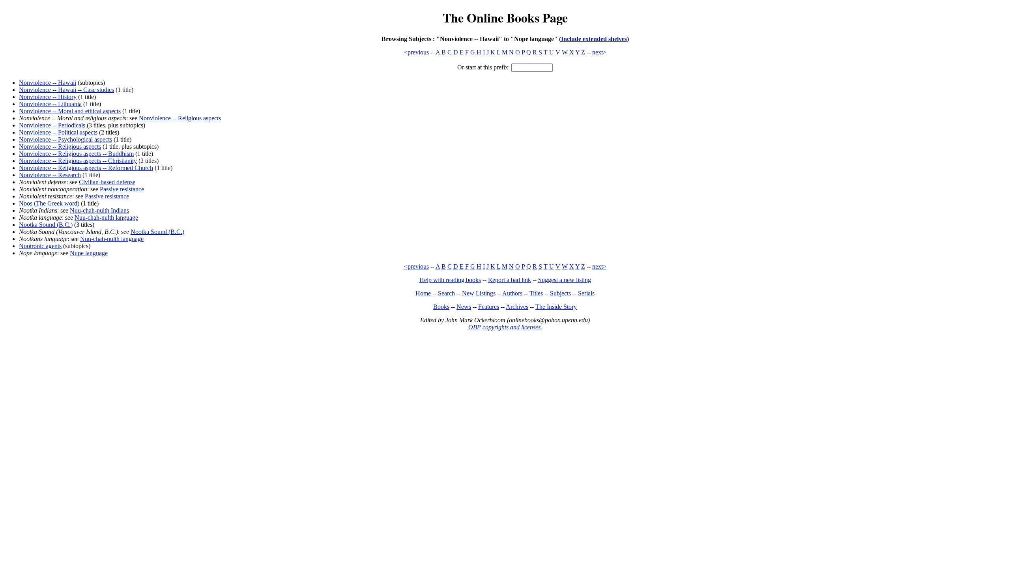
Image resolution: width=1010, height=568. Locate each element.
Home (423, 293)
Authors (512, 293)
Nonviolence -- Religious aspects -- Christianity (78, 160)
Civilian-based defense (107, 182)
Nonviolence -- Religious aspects (180, 118)
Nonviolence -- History (48, 96)
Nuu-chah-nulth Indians (99, 210)
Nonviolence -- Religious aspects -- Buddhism (76, 153)
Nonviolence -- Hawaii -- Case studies (66, 89)
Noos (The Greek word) (49, 203)
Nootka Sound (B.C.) (46, 224)
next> (599, 52)
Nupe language (89, 253)
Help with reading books (450, 280)
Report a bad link (509, 280)
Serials (586, 293)
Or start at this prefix (482, 67)
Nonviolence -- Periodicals (52, 125)
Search (446, 293)
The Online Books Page (505, 17)
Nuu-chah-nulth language (106, 217)
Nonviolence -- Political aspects (58, 132)
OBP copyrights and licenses (504, 327)
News (463, 306)
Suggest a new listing (564, 280)
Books (441, 306)
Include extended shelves (594, 39)
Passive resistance (122, 189)
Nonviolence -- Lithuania (50, 104)
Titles (536, 293)
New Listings (479, 293)
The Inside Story (556, 306)
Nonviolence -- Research (50, 175)
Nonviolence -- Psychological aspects (65, 139)
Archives (517, 306)
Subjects (560, 293)
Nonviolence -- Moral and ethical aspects (70, 111)
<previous (416, 52)
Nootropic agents (40, 246)
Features (488, 306)
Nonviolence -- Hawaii (47, 82)
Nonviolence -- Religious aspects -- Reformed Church (86, 167)
